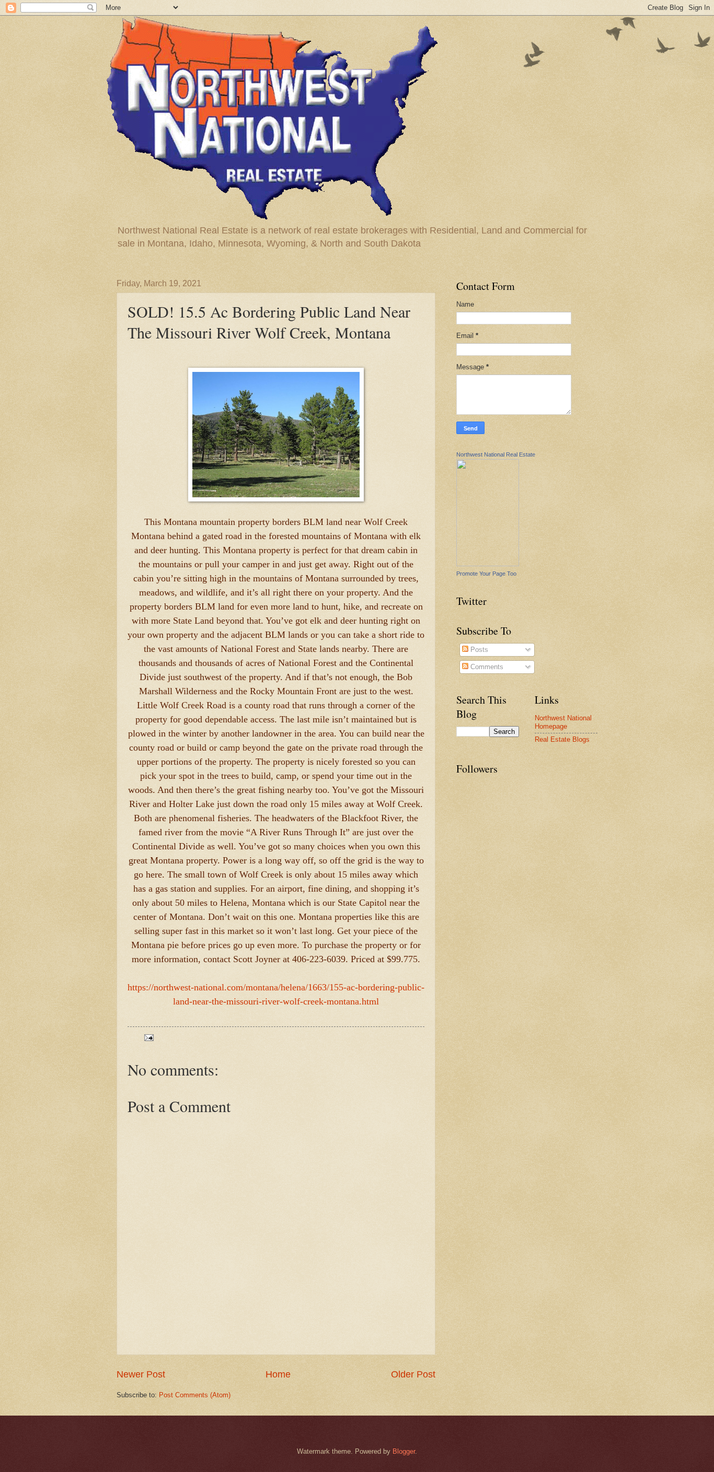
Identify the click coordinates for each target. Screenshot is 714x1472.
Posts (478, 649)
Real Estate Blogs (562, 739)
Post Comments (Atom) (195, 1395)
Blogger (404, 1451)
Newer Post (141, 1374)
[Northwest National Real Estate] (487, 564)
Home (278, 1374)
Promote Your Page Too (486, 573)
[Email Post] (148, 1037)
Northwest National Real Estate (495, 454)
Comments (485, 667)
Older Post (413, 1374)
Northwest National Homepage (563, 722)
